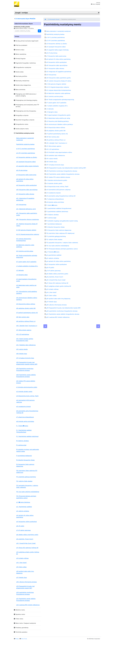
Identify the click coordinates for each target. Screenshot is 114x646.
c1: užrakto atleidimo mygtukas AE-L (27, 266)
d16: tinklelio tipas (21, 353)
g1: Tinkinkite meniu (52, 252)
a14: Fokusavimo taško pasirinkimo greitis (58, 78)
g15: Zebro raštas (21, 567)
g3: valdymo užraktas (22, 511)
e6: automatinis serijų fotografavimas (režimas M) (27, 412)
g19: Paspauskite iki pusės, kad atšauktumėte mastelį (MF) (25, 587)
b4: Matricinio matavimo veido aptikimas (25, 246)
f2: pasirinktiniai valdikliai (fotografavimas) (58, 208)
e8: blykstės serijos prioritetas (25, 421)
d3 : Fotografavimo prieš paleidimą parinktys (26, 292)
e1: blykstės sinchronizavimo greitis (26, 387)
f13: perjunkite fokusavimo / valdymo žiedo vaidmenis (27, 486)
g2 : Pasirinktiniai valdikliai (24, 506)
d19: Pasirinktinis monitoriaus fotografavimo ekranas (24, 369)
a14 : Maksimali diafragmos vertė (26, 209)
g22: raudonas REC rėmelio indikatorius (28, 605)
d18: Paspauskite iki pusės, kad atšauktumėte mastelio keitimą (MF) (26, 363)
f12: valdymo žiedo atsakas (24, 481)
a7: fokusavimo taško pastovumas (26, 174)
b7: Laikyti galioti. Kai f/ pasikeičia (26, 261)
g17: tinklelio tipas (21, 577)
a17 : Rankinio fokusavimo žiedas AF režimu (27, 224)
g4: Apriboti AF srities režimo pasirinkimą (25, 516)
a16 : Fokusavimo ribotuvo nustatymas (27, 219)
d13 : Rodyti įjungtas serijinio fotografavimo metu (24, 339)
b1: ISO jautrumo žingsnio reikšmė (26, 230)
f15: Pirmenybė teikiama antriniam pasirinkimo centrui (26, 497)
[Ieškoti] (39, 30)
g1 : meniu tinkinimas (23, 502)
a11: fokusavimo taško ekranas (25, 194)
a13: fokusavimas (21, 204)
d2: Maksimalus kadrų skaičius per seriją (26, 286)
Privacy (17, 638)
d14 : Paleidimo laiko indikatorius (26, 345)
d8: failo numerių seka (22, 317)
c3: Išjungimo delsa (22, 275)
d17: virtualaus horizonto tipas (25, 358)
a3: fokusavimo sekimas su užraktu (26, 157)
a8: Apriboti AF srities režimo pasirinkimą (24, 180)
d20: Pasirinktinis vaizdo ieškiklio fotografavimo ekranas (26, 375)
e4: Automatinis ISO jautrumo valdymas (25, 401)
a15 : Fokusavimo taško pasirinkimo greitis (26, 214)
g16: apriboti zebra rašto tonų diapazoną (25, 572)
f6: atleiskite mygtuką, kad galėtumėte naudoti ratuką (27, 450)
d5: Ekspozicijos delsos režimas (25, 304)
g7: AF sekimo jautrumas (23, 530)
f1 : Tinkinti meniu (22, 426)
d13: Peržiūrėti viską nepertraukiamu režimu (59, 152)
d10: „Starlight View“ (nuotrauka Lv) (26, 325)
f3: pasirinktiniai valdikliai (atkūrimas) (57, 211)
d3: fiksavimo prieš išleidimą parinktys (57, 121)
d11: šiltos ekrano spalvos (23, 330)
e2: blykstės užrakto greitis (24, 391)
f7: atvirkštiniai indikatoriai (24, 455)
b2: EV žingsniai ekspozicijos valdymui (27, 234)
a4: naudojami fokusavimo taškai (26, 161)
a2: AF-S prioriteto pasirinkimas (25, 153)
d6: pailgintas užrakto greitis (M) (26, 308)
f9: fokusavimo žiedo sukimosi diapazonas (25, 465)
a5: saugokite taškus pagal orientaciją (27, 166)
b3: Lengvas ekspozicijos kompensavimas (23, 239)
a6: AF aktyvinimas (21, 170)
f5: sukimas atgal (21, 445)
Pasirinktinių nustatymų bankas (25, 144)
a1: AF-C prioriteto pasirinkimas (25, 148)
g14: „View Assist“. (21, 562)
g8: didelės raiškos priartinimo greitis (27, 534)
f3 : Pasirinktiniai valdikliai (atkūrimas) (27, 436)
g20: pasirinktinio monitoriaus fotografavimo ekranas (25, 593)
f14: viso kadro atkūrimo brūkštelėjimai (27, 491)
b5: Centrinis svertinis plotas (24, 251)
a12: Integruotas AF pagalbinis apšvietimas (58, 71)
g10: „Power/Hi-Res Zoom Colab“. (26, 543)
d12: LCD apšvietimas (22, 334)
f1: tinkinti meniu (51, 205)
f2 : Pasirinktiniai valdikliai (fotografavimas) (23, 431)
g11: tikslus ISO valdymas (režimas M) (27, 547)
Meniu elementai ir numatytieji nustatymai (25, 139)
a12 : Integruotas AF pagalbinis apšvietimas (25, 199)
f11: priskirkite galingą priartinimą (26, 477)
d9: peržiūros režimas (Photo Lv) (26, 321)
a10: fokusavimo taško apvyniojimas (26, 189)
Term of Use (24, 638)
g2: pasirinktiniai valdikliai (53, 255)
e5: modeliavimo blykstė (23, 406)
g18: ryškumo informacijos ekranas (26, 582)
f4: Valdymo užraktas (22, 441)
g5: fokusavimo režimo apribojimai (26, 521)
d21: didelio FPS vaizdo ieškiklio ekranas (25, 382)
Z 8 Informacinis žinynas (53, 19)
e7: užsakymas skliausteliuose (25, 417)
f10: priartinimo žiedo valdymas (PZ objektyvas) (26, 471)
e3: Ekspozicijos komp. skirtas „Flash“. (27, 396)
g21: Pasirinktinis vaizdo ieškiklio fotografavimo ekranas (26, 599)
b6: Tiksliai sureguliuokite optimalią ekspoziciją (26, 256)
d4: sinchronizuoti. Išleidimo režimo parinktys (26, 298)
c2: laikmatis (20, 270)
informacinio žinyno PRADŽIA (25, 18)
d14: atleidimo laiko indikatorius (55, 155)
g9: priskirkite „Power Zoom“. (24, 539)
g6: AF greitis (20, 526)
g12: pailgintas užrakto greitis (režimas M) (27, 553)
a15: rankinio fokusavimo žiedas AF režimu (58, 81)
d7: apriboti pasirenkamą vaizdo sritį (27, 312)
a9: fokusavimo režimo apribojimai (26, 185)
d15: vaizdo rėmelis (22, 349)
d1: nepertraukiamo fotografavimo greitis (26, 280)
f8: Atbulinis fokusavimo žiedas (25, 460)
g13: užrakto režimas (22, 558)
